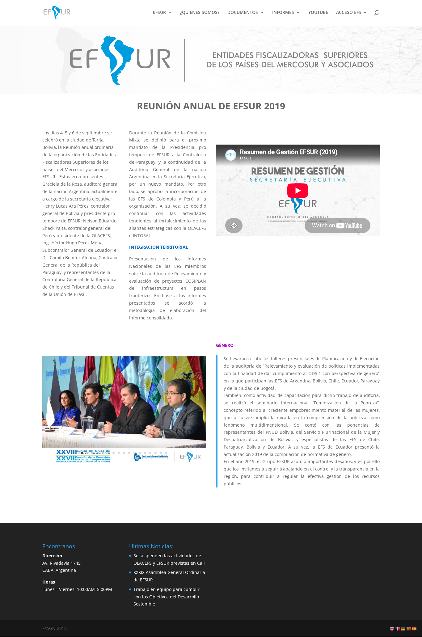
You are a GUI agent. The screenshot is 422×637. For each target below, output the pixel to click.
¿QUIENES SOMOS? (199, 12)
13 (145, 453)
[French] (398, 628)
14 (150, 453)
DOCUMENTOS (242, 12)
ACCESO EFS (348, 12)
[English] (392, 628)
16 (161, 453)
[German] (403, 628)
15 (155, 453)
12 (140, 453)
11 (134, 453)
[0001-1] (124, 463)
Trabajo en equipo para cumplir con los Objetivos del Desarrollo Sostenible (166, 596)
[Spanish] (414, 628)
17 (166, 453)
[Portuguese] (409, 628)
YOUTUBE (318, 12)
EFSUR (159, 12)
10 (129, 453)
